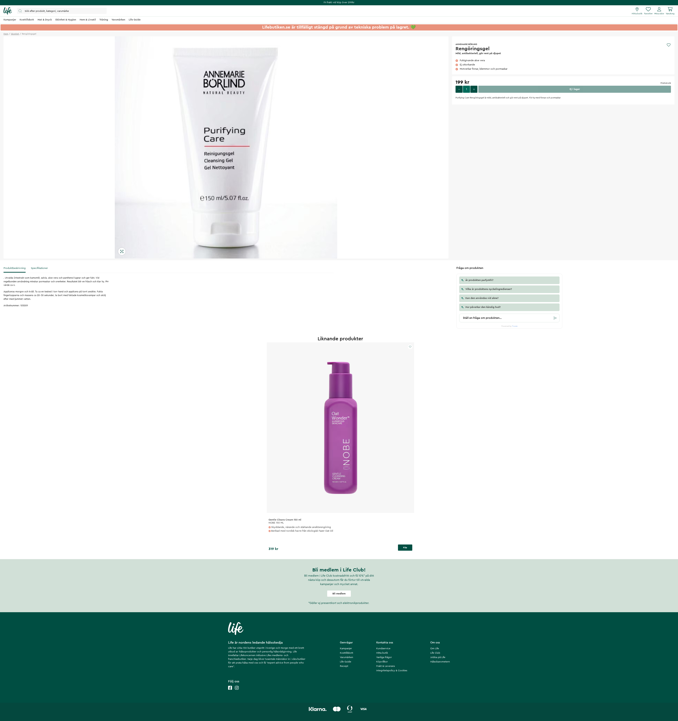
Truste (515, 326)
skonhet (15, 34)
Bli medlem (339, 593)
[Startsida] (8, 11)
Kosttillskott (346, 653)
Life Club (435, 653)
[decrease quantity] (459, 89)
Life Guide (345, 662)
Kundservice (383, 648)
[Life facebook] (230, 691)
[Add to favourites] (668, 45)
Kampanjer (346, 648)
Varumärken (346, 657)
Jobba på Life (437, 657)
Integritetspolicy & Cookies (391, 670)
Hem (6, 34)
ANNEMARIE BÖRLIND (466, 44)
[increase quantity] (473, 89)
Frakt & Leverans (385, 666)
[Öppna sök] (61, 11)
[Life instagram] (237, 691)
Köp (405, 547)
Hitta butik (382, 653)
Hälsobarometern (440, 662)
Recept (344, 666)
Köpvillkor (382, 662)
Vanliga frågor (384, 657)
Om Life (434, 648)
